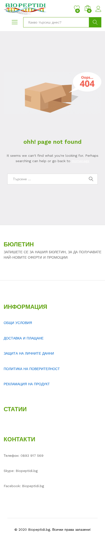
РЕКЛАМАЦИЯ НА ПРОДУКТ (27, 384)
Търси (95, 22)
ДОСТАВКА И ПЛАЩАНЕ (23, 338)
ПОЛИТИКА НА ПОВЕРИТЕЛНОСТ (32, 369)
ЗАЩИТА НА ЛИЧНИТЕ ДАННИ (29, 353)
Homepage (80, 161)
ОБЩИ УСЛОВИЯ (18, 323)
